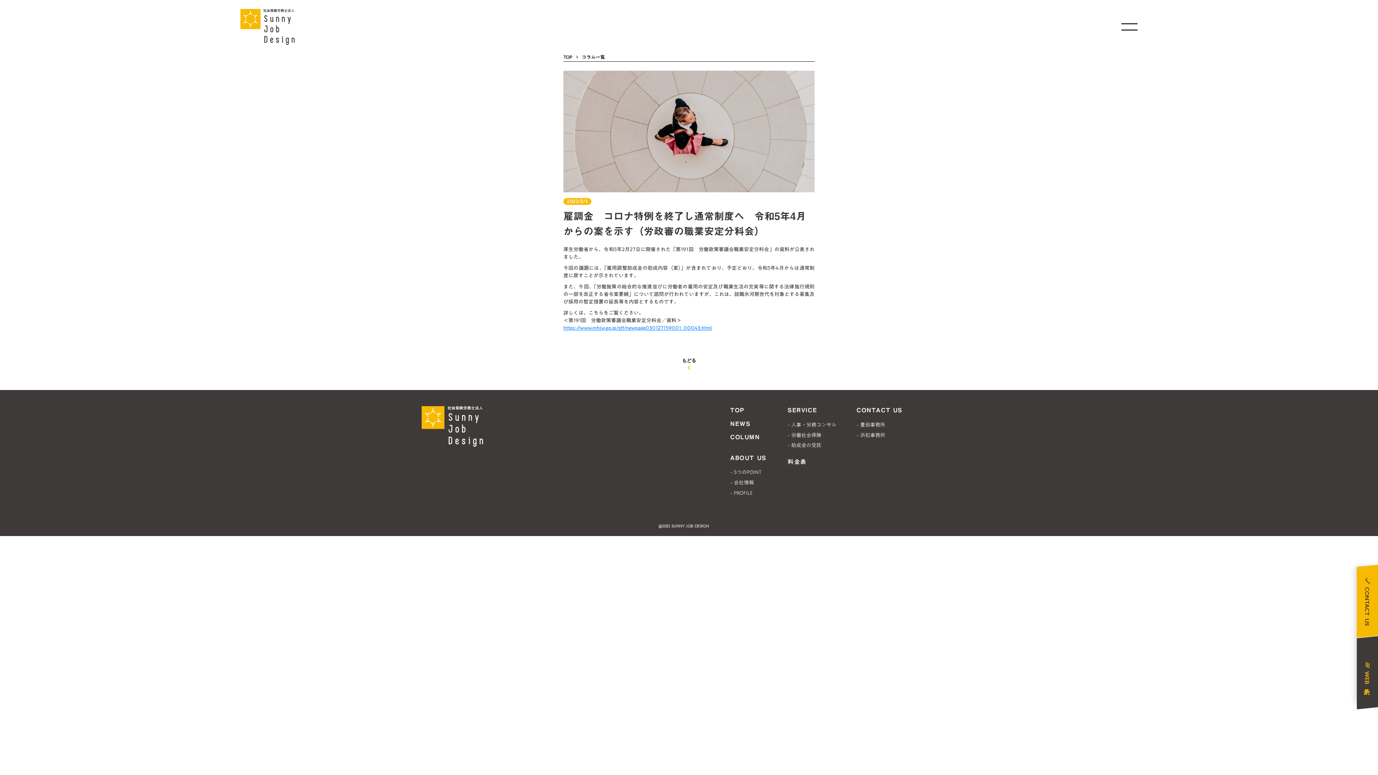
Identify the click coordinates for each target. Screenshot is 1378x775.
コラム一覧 (593, 57)
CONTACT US (880, 410)
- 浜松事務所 (871, 435)
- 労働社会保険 (804, 435)
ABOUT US (748, 458)
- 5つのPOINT (745, 472)
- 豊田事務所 (871, 425)
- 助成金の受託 (804, 445)
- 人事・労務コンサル (812, 425)
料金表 (797, 462)
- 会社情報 (742, 483)
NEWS (740, 424)
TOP (567, 57)
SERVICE (802, 410)
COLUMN (745, 437)
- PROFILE (741, 493)
